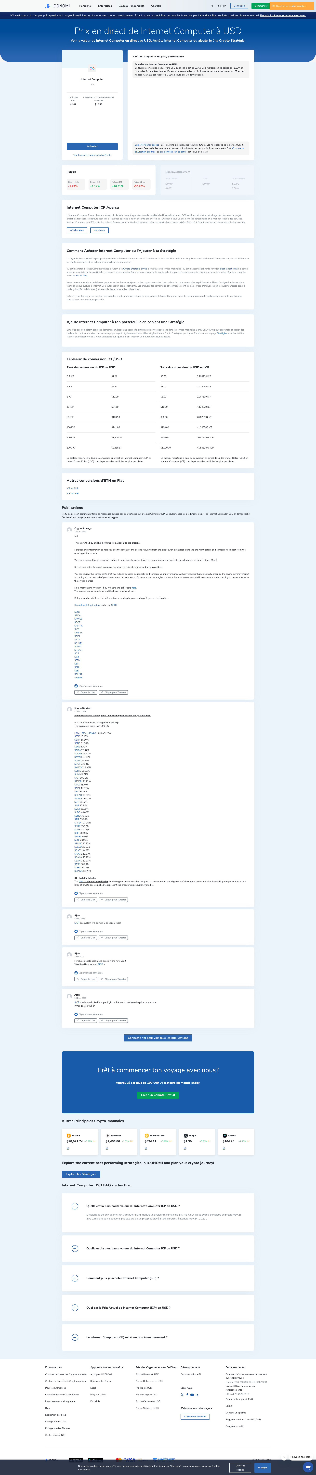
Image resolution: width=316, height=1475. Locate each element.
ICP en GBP (73, 493)
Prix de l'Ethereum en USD (149, 1381)
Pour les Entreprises (55, 1387)
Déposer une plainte (236, 1412)
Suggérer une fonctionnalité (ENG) (243, 1419)
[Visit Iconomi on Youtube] (192, 1395)
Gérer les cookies (240, 1467)
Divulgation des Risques (57, 1428)
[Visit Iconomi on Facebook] (187, 1395)
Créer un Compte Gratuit (158, 1095)
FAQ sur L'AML (98, 1394)
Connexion (239, 5)
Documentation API (191, 1374)
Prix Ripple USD (143, 1387)
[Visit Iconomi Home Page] (57, 6)
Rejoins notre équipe (100, 1381)
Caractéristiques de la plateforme (62, 1394)
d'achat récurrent (229, 268)
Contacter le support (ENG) (239, 1399)
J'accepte (262, 1467)
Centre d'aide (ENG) (55, 1435)
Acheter (92, 146)
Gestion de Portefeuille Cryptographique (65, 1381)
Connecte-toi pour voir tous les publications (158, 1038)
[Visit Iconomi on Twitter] (182, 1395)
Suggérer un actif (234, 1426)
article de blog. (80, 275)
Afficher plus (77, 230)
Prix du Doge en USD (146, 1394)
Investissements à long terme (60, 1401)
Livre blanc (99, 230)
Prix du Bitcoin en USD (147, 1374)
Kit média (95, 1401)
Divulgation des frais (55, 1421)
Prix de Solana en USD (147, 1408)
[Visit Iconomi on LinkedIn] (197, 1395)
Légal (93, 1387)
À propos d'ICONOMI (101, 1374)
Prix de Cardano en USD (147, 1401)
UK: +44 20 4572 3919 (237, 1394)
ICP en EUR (73, 488)
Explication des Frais (55, 1414)
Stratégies (222, 333)
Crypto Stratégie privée (135, 268)
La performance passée (147, 144)
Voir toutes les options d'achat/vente (92, 155)
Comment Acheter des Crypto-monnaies (66, 1374)
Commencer (261, 5)
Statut (229, 1406)
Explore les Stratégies (81, 1174)
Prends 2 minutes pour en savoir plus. (283, 15)
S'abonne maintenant (195, 1416)
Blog (47, 1408)
